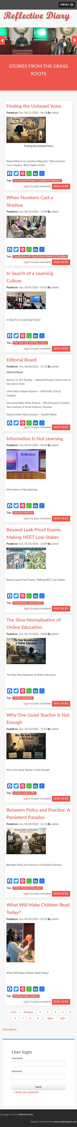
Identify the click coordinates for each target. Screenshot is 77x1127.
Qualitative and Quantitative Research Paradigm (40, 256)
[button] (67, 5)
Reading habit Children (26, 996)
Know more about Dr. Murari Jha (38, 80)
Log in (27, 186)
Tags (8, 180)
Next (74, 40)
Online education (23, 698)
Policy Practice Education (28, 888)
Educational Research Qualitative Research (37, 180)
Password (17, 1071)
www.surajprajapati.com (65, 1122)
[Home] (37, 21)
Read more (62, 187)
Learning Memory (23, 513)
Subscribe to (9, 1029)
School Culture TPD (24, 793)
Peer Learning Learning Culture (30, 343)
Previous (2, 40)
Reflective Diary (25, 1114)
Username (17, 1058)
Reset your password (26, 1092)
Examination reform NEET (28, 603)
